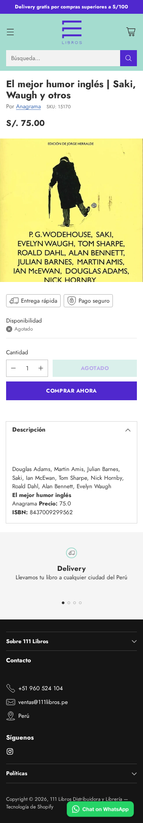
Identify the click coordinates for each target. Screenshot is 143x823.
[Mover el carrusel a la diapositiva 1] (63, 602)
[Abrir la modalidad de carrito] (130, 32)
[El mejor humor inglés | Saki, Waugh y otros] (71, 210)
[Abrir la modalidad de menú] (10, 32)
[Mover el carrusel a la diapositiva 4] (80, 602)
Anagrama (28, 106)
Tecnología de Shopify (29, 806)
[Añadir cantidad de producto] (41, 368)
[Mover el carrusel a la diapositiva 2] (68, 602)
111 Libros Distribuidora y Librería (86, 799)
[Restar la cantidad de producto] (13, 368)
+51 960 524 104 (40, 688)
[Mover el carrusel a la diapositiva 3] (74, 602)
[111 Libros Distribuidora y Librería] (71, 32)
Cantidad (17, 352)
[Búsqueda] (128, 58)
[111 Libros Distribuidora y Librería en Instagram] (9, 753)
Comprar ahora (71, 390)
